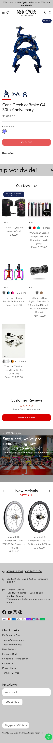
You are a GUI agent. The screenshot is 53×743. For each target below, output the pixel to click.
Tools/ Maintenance (12, 644)
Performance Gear (11, 635)
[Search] (9, 13)
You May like (26, 186)
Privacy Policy (9, 668)
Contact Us (7, 663)
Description (8, 153)
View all (26, 495)
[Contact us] (48, 736)
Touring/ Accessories (13, 640)
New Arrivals (26, 491)
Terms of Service (10, 672)
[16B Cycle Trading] (26, 13)
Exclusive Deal (9, 654)
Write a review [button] (26, 417)
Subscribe (12, 702)
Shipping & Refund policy (15, 658)
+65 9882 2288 (33, 571)
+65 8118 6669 (15, 571)
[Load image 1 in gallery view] (26, 52)
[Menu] (3, 13)
